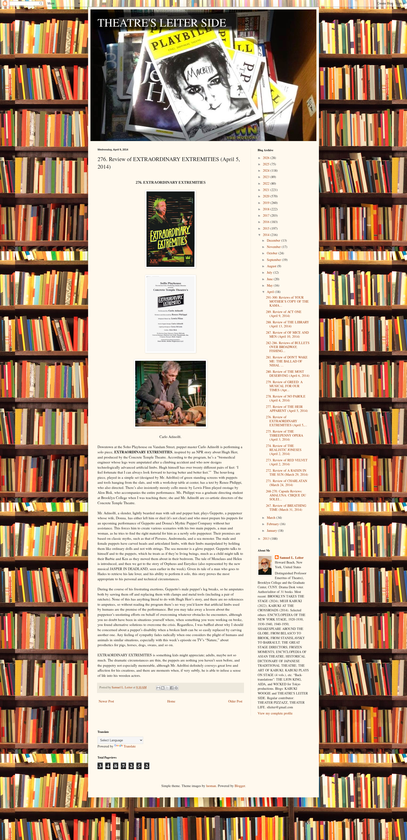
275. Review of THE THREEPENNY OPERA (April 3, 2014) (284, 435)
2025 (266, 164)
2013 (266, 538)
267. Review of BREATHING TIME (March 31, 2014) (286, 507)
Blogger (240, 785)
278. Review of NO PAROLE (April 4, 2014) (285, 398)
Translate (130, 746)
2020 (266, 196)
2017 (266, 215)
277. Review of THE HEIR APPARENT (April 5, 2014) (287, 408)
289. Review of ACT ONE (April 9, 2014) (283, 313)
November (274, 246)
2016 (266, 221)
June (270, 279)
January (272, 530)
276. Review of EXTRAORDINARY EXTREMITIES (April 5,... (286, 421)
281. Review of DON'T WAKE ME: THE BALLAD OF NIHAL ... (287, 361)
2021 (266, 189)
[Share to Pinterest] (176, 688)
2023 (266, 176)
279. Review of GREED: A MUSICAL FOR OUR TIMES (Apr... (284, 386)
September (274, 259)
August (272, 266)
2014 (266, 234)
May (270, 285)
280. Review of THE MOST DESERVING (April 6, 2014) (287, 373)
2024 (266, 170)
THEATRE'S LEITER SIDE (162, 22)
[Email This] (158, 688)
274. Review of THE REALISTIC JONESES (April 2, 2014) (283, 449)
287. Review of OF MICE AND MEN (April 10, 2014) (287, 334)
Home (171, 701)
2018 (266, 209)
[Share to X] (167, 688)
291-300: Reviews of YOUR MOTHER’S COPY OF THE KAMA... (287, 301)
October (272, 253)
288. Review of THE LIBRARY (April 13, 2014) (287, 324)
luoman (211, 785)
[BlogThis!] (162, 688)
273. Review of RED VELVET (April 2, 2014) (287, 462)
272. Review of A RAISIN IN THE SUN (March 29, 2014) (287, 472)
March (271, 517)
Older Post (235, 701)
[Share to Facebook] (171, 688)
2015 (266, 228)
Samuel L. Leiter (292, 557)
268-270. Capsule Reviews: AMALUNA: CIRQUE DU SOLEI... (286, 495)
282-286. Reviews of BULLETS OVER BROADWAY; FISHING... (287, 347)
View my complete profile (275, 713)
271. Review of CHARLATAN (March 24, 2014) (286, 483)
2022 (266, 183)
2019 (266, 202)
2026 (266, 157)
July (270, 272)
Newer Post (106, 701)
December (274, 240)
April (271, 291)
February (273, 524)
